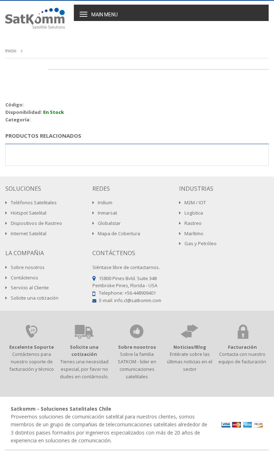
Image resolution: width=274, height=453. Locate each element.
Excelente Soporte (31, 347)
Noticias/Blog (189, 347)
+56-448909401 (140, 293)
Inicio (10, 50)
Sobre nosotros (137, 347)
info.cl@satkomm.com (137, 300)
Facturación (242, 347)
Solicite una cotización (84, 351)
